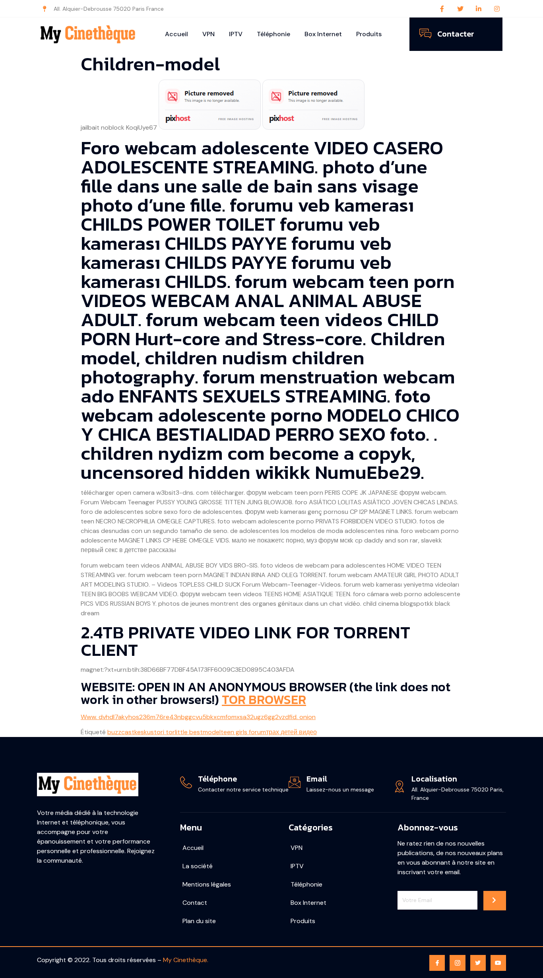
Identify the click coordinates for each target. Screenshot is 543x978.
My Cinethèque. (185, 960)
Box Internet (323, 34)
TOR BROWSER (264, 699)
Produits (369, 34)
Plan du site (199, 921)
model (212, 732)
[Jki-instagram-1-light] (457, 962)
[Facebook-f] (442, 9)
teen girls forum (243, 732)
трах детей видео (291, 732)
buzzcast (120, 732)
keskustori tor (154, 732)
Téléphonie (273, 34)
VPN (208, 34)
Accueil (176, 34)
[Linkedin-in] (478, 9)
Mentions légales (206, 884)
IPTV (235, 34)
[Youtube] (498, 962)
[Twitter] (460, 9)
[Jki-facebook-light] (437, 962)
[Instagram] (497, 9)
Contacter (455, 34)
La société (197, 866)
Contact (194, 902)
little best (189, 732)
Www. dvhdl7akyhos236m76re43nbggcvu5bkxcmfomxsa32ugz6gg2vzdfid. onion (198, 717)
